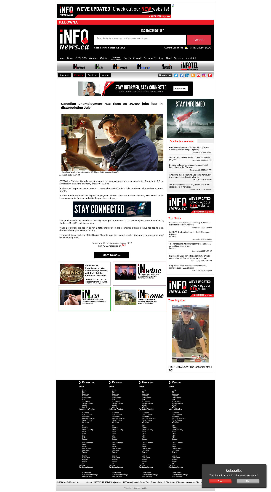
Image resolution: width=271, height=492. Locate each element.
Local (84, 390)
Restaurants (87, 473)
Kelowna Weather (116, 409)
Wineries (85, 422)
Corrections (86, 398)
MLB (84, 431)
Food (84, 445)
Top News (86, 401)
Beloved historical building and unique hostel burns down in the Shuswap (188, 166)
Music (84, 461)
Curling (85, 428)
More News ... (112, 255)
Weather (93, 58)
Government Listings (90, 475)
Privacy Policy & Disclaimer (163, 482)
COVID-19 (81, 58)
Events (127, 58)
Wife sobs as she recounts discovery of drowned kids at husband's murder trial (189, 224)
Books (84, 456)
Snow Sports (87, 420)
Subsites (178, 58)
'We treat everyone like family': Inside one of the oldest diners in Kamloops (189, 186)
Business (85, 394)
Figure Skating (87, 430)
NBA (84, 433)
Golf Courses (87, 415)
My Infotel (191, 58)
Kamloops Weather (87, 409)
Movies (85, 460)
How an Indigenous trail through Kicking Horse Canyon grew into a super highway (189, 148)
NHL (84, 437)
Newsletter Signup (194, 482)
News (70, 58)
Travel (84, 452)
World (84, 405)
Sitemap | (181, 482)
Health (84, 446)
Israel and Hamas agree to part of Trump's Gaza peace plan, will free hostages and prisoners (189, 257)
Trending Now (87, 403)
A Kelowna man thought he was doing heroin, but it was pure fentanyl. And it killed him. (190, 176)
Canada (85, 396)
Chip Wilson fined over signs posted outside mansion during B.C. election (188, 267)
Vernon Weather (175, 409)
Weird (84, 407)
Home (61, 58)
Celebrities (86, 458)
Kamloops (64, 75)
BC (83, 392)
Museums (86, 416)
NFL (83, 435)
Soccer (85, 439)
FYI (83, 399)
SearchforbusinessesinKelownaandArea (121, 38)
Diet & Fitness (87, 443)
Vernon (105, 75)
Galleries (85, 413)
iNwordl (137, 58)
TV (83, 463)
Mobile (144, 488)
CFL (83, 426)
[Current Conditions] (186, 48)
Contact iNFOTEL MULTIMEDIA (100, 482)
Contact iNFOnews (123, 482)
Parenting (85, 450)
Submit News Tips (141, 482)
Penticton (92, 75)
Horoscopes (87, 448)
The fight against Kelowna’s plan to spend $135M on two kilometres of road (190, 245)
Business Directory (153, 58)
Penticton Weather (146, 409)
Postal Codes (87, 476)
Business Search (86, 467)
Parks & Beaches (89, 418)
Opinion (104, 58)
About (169, 58)
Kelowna (78, 75)
